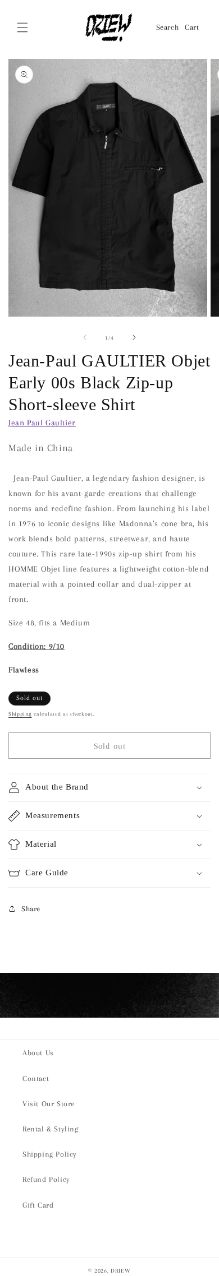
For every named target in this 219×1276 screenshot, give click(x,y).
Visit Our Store (48, 1103)
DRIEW (121, 1270)
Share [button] (30, 908)
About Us (38, 1052)
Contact (35, 1078)
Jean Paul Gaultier (42, 422)
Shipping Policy (49, 1154)
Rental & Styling (50, 1129)
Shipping (20, 714)
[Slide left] (84, 337)
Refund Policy (46, 1179)
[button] (22, 27)
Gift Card (37, 1205)
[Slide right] (134, 337)
